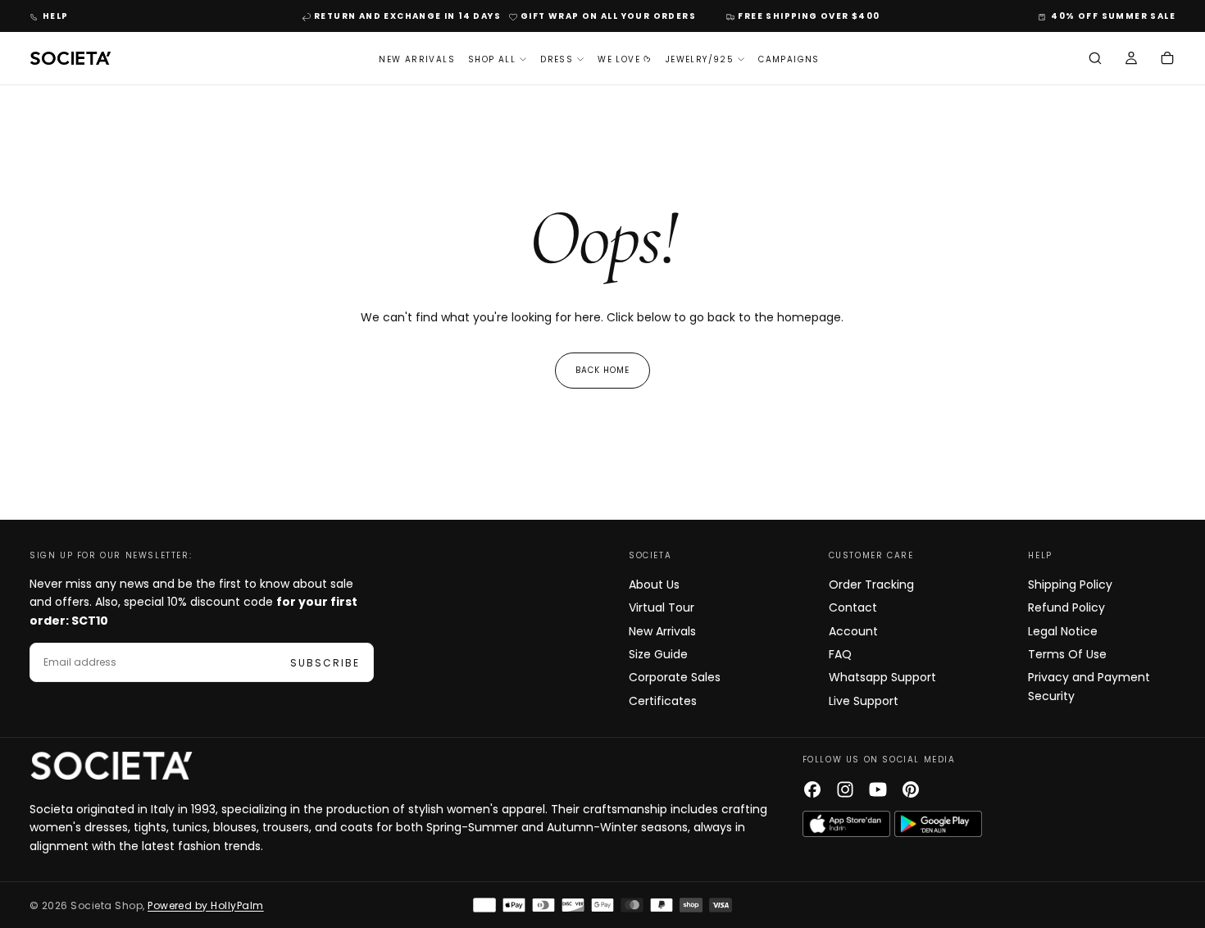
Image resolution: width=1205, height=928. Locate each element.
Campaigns (789, 59)
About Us (654, 584)
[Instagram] (845, 789)
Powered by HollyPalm (206, 905)
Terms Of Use (1067, 654)
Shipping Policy (1070, 584)
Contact (853, 607)
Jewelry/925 (700, 59)
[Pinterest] (911, 789)
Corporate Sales (675, 677)
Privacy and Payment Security (1089, 686)
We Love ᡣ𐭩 (625, 59)
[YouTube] (878, 789)
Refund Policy (1066, 607)
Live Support (863, 701)
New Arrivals (417, 59)
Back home (602, 370)
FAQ (840, 654)
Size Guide (658, 654)
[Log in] (1131, 60)
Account (853, 631)
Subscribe (325, 663)
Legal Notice (1063, 631)
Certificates (663, 701)
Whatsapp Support (882, 677)
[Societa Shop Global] (111, 765)
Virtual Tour (661, 607)
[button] (1095, 60)
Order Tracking (871, 584)
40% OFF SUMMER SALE (1113, 16)
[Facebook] (812, 789)
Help (56, 16)
